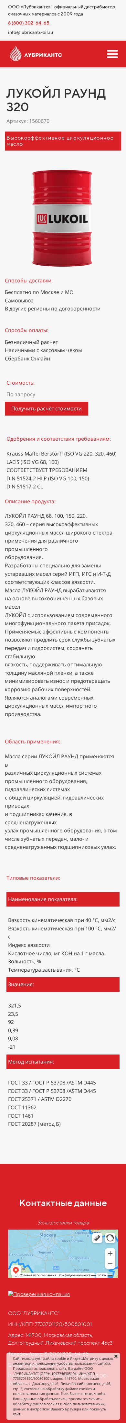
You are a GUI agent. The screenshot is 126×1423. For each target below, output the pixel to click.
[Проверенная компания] (39, 1294)
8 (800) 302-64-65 (28, 22)
